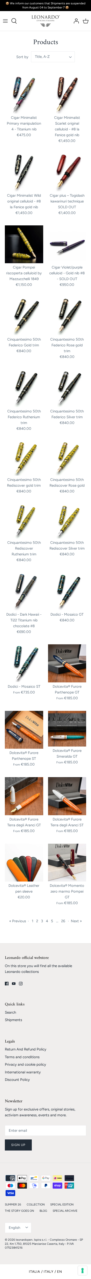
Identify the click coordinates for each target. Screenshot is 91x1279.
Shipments (13, 1020)
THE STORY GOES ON (19, 1210)
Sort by (22, 57)
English (14, 1227)
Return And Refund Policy (25, 1049)
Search (10, 1012)
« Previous (17, 921)
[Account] (75, 21)
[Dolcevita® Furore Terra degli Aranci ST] (67, 796)
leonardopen (24, 1239)
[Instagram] (21, 983)
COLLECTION (36, 1204)
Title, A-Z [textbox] (42, 56)
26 (63, 921)
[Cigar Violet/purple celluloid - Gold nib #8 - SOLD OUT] (67, 244)
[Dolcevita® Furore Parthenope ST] (24, 730)
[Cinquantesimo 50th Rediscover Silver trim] (67, 521)
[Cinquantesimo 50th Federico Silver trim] (67, 388)
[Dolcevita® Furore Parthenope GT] (67, 663)
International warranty (23, 1072)
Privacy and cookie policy (25, 1064)
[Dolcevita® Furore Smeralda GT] (67, 729)
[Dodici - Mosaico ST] (24, 663)
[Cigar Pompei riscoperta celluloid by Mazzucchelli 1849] (24, 244)
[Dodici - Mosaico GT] (67, 591)
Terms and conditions (22, 1057)
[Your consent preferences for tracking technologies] (82, 1270)
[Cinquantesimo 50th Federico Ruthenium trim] (24, 388)
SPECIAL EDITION (62, 1204)
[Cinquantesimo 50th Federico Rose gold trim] (67, 316)
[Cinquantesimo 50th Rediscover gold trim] (24, 458)
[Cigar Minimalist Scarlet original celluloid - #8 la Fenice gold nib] (67, 95)
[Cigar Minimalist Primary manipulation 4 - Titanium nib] (24, 95)
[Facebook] (6, 983)
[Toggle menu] (5, 21)
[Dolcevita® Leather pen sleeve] (24, 863)
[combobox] (53, 56)
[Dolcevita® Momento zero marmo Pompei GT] (67, 863)
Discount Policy (17, 1079)
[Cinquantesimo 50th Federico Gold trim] (24, 316)
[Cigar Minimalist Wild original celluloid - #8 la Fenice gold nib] (24, 172)
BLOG (43, 1210)
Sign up (18, 1145)
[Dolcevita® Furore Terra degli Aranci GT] (24, 796)
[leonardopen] (45, 20)
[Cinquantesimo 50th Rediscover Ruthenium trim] (24, 521)
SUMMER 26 (13, 1204)
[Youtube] (14, 983)
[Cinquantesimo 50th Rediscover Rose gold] (67, 458)
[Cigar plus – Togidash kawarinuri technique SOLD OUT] (67, 172)
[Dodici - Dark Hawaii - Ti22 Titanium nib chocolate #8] (24, 591)
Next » (76, 921)
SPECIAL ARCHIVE (65, 1210)
